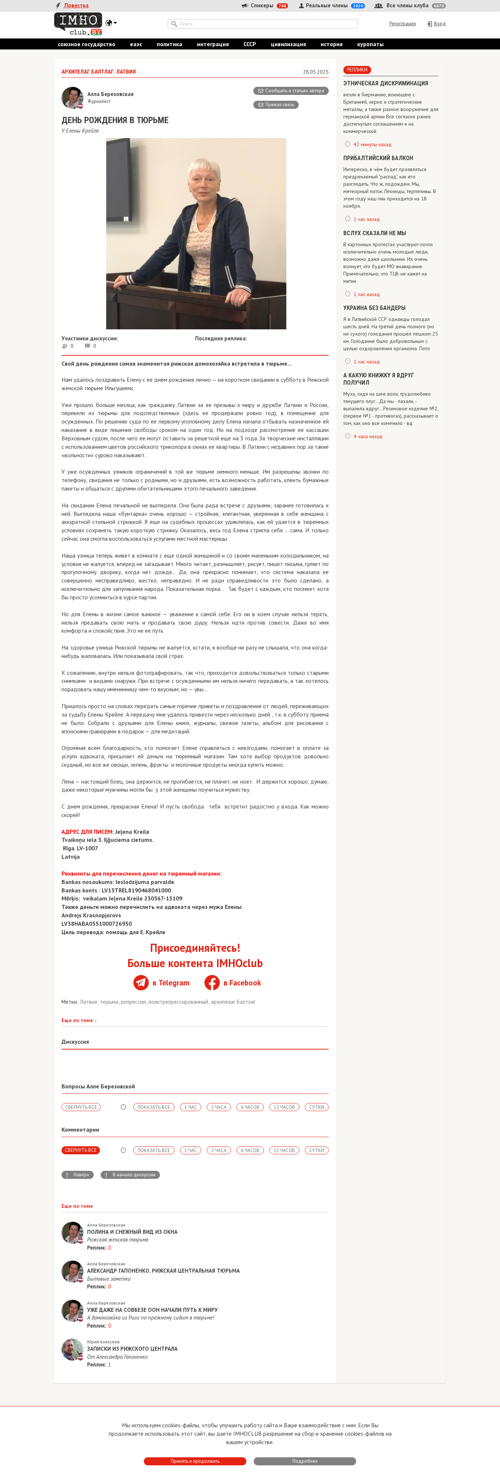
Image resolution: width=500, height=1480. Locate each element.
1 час (190, 1107)
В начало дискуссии (130, 1175)
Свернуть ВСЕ (81, 1107)
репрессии (134, 1001)
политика (169, 44)
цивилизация (288, 44)
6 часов (250, 1107)
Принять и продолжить (195, 1461)
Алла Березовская (106, 1225)
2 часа (219, 1107)
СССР (249, 44)
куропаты (370, 44)
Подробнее (305, 1461)
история (332, 44)
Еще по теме (79, 1020)
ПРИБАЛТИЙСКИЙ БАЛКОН (378, 158)
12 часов (284, 1107)
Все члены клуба (414, 5)
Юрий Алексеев (103, 1341)
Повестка (76, 5)
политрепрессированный (179, 1001)
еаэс (136, 44)
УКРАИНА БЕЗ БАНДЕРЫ (374, 307)
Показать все (154, 1107)
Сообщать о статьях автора (294, 91)
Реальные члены (334, 5)
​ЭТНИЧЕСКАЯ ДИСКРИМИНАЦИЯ (385, 83)
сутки (316, 1107)
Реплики (357, 70)
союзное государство (86, 44)
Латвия (89, 1001)
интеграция (213, 44)
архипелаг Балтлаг (233, 1001)
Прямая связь (279, 104)
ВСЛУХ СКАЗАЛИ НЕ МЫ (374, 233)
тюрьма (110, 1001)
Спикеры (267, 5)
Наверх (77, 1175)
